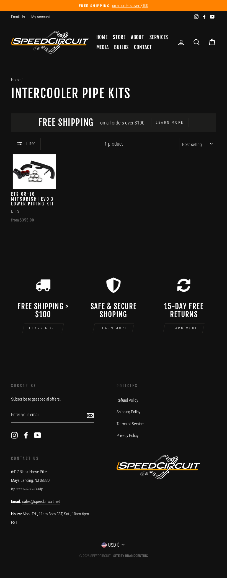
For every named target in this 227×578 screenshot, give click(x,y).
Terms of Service (130, 423)
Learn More (43, 328)
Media (102, 47)
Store (119, 37)
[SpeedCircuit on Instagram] (14, 435)
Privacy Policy (127, 435)
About (138, 37)
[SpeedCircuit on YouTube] (37, 435)
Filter (30, 143)
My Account (40, 16)
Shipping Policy (128, 411)
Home (102, 37)
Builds (121, 47)
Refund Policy (127, 400)
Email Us (18, 16)
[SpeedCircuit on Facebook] (26, 435)
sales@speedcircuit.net (41, 501)
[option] (113, 5)
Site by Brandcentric (130, 556)
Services (158, 37)
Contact (143, 47)
